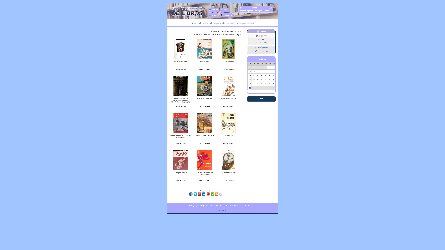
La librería (217, 23)
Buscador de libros (246, 23)
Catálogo (205, 23)
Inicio (196, 23)
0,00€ (261, 43)
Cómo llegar (230, 23)
